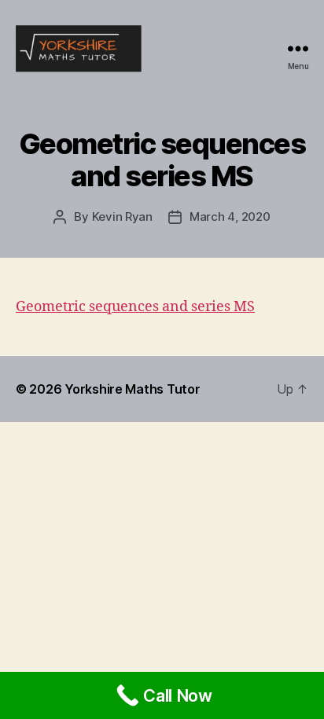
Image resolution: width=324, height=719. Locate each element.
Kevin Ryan (122, 216)
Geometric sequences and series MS (135, 307)
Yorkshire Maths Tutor (132, 389)
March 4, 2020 (230, 216)
